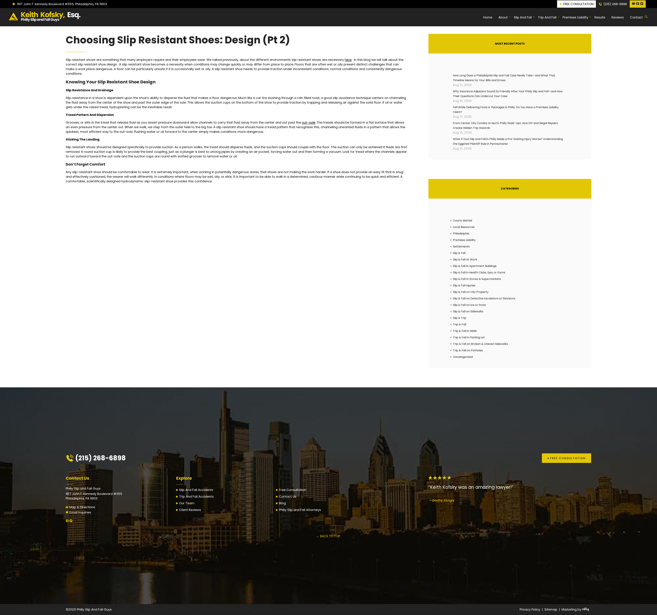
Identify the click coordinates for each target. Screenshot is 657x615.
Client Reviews (190, 510)
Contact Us (287, 496)
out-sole (308, 122)
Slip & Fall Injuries (464, 285)
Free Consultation (292, 490)
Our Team (186, 503)
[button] (566, 458)
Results (599, 17)
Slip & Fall (459, 253)
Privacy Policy (530, 609)
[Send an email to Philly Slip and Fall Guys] (633, 4)
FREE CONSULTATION (578, 4)
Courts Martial (462, 220)
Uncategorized (463, 357)
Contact (636, 17)
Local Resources (464, 227)
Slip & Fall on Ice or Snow (469, 305)
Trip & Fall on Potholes (468, 350)
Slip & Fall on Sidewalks (468, 311)
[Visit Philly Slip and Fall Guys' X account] (641, 4)
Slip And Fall (523, 17)
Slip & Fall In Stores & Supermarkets (477, 279)
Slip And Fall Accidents (196, 490)
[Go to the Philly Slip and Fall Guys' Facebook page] (637, 4)
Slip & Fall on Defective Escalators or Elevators (484, 298)
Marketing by (571, 609)
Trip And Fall (547, 17)
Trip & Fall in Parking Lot (469, 337)
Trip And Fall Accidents (196, 496)
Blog (282, 503)
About (503, 17)
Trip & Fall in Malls (465, 331)
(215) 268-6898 (615, 4)
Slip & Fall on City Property (470, 292)
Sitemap (550, 609)
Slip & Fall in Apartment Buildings (475, 266)
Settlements (461, 246)
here (348, 60)
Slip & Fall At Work (465, 259)
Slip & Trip (459, 318)
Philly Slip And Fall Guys (94, 609)
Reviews (617, 17)
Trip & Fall (459, 324)
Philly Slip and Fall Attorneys (300, 510)
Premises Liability (575, 17)
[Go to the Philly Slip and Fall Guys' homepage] (41, 17)
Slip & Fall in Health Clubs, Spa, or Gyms (479, 272)
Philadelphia (461, 233)
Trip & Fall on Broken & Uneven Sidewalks (480, 344)
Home (487, 17)
